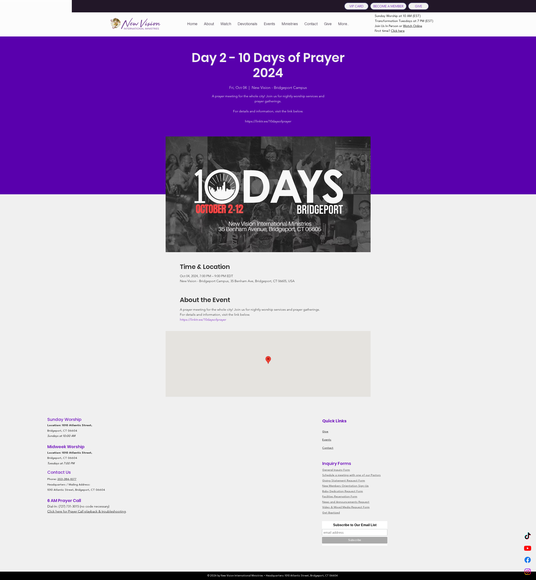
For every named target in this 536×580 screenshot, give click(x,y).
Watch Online (412, 26)
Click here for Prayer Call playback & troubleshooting (86, 511)
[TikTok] (527, 536)
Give (325, 431)
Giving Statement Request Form (343, 480)
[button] (209, 24)
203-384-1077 (66, 479)
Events (326, 439)
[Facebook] (527, 560)
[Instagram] (527, 571)
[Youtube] (527, 548)
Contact (327, 447)
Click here (398, 31)
